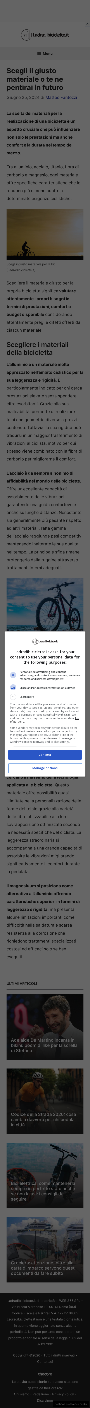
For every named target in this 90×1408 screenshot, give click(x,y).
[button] (45, 697)
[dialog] (45, 704)
